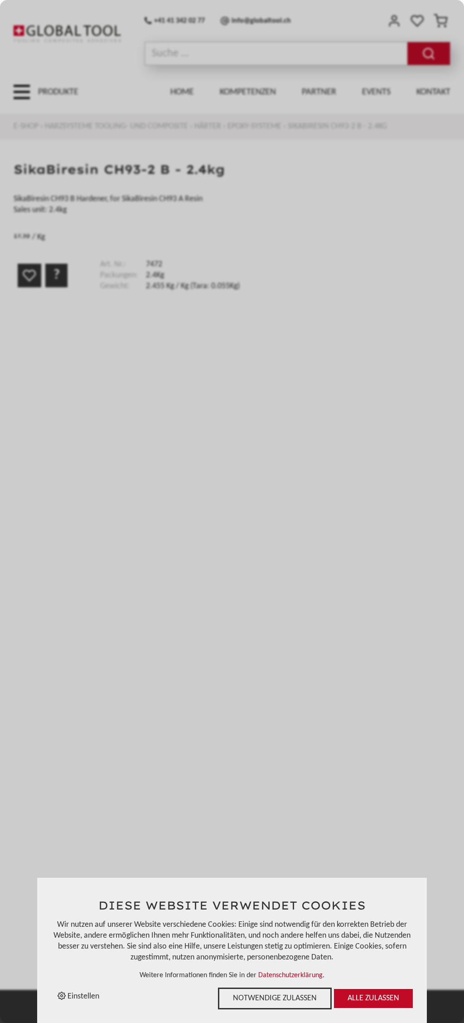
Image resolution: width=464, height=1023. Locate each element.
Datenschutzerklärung (290, 975)
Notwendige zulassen (275, 998)
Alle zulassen (373, 998)
